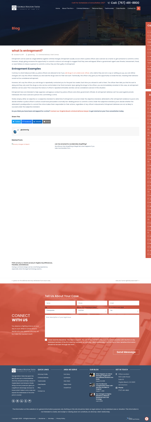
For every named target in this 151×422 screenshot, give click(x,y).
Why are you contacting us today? (87, 307)
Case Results (120, 8)
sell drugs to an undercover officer (77, 73)
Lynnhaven (67, 378)
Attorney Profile (43, 374)
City (46, 307)
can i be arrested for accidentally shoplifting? (71, 144)
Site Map (51, 418)
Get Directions (122, 385)
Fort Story (67, 374)
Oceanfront (67, 388)
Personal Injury (97, 8)
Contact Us (132, 8)
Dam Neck (67, 381)
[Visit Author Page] (16, 131)
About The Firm (67, 8)
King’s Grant (67, 384)
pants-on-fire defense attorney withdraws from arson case (31, 281)
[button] (138, 8)
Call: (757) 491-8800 (125, 2)
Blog (39, 388)
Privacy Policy (60, 418)
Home (58, 8)
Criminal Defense (83, 8)
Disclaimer (42, 418)
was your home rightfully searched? (127, 281)
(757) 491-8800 (123, 390)
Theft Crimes (54, 55)
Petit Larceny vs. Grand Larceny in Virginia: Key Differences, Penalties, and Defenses (32, 264)
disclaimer (62, 340)
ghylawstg (31, 55)
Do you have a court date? (117, 307)
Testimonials (109, 8)
